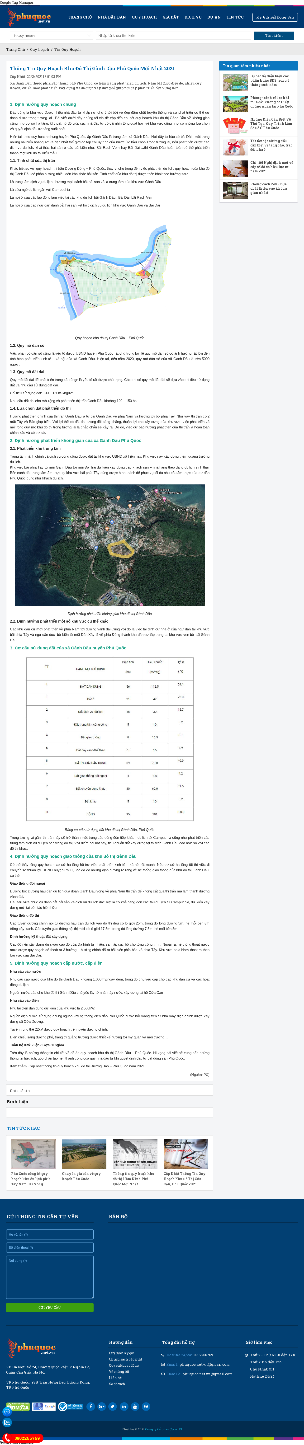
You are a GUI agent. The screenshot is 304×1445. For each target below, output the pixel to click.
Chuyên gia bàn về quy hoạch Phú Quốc (81, 1176)
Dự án (214, 16)
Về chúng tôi (119, 1371)
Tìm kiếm (274, 35)
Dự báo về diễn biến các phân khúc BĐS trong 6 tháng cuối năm (269, 80)
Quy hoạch (144, 16)
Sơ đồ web (117, 1384)
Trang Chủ (15, 49)
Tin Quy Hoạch (67, 49)
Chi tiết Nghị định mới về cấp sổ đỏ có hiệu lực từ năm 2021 (271, 166)
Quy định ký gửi (122, 1353)
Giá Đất (171, 16)
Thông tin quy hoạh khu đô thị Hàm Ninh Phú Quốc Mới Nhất (133, 1178)
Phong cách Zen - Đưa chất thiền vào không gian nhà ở (268, 188)
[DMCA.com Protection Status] (18, 1407)
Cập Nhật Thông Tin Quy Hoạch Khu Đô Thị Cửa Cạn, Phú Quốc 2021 (185, 1178)
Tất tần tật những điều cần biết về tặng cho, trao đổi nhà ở (271, 145)
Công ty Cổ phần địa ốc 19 (163, 1429)
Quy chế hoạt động (124, 1365)
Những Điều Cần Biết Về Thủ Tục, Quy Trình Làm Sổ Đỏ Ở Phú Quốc (271, 123)
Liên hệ (115, 1377)
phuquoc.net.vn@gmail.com (205, 1364)
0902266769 (203, 1354)
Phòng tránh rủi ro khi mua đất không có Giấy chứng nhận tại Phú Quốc (271, 102)
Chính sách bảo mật (125, 1359)
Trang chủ (80, 16)
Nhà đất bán (112, 16)
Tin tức (235, 16)
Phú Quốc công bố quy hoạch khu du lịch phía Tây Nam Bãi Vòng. (31, 1178)
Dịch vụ (193, 16)
